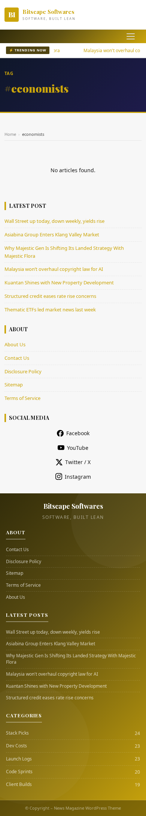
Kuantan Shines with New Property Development (59, 282)
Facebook (77, 433)
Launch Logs (19, 759)
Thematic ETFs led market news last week (50, 309)
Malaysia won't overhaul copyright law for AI (52, 674)
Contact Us (16, 358)
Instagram (78, 476)
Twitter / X (78, 462)
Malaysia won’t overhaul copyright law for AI (53, 269)
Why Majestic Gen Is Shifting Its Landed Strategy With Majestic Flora (71, 659)
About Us (14, 344)
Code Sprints (19, 772)
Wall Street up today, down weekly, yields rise (54, 221)
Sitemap (13, 384)
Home (10, 134)
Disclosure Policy (23, 371)
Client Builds (19, 784)
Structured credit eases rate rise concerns (50, 296)
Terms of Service (22, 398)
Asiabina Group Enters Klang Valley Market (51, 234)
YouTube (77, 447)
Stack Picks (17, 733)
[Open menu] (130, 36)
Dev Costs (16, 746)
